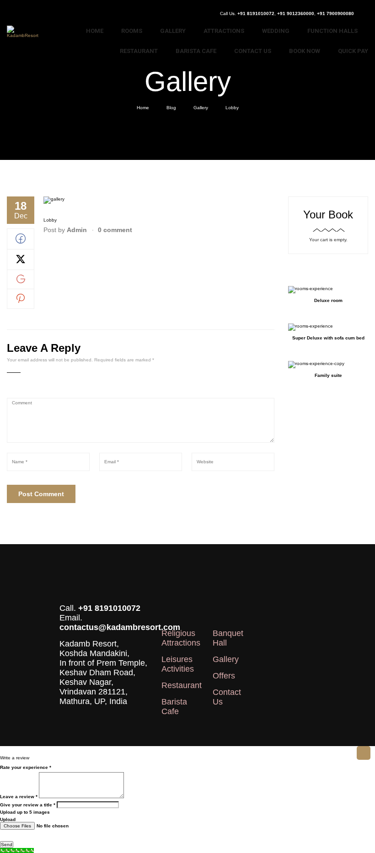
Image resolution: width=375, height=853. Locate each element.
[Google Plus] (20, 281)
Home (143, 107)
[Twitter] (21, 262)
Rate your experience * (25, 767)
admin (77, 229)
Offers (224, 675)
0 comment (115, 229)
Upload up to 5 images (25, 812)
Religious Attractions (180, 638)
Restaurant (181, 685)
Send (6, 844)
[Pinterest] (20, 301)
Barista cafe (174, 706)
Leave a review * (19, 796)
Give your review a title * (27, 804)
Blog (171, 107)
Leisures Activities (177, 664)
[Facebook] (21, 241)
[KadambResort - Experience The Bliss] (24, 34)
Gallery (200, 107)
